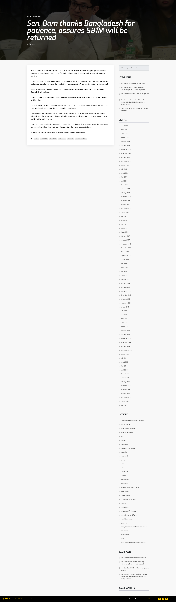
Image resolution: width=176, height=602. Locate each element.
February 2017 (125, 236)
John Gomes (62, 139)
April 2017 (124, 228)
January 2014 (125, 382)
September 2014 (126, 350)
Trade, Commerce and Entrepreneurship (134, 527)
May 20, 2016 (31, 45)
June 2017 (124, 220)
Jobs (122, 464)
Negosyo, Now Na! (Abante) (130, 488)
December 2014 (126, 339)
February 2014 (125, 378)
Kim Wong (70, 139)
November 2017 (126, 201)
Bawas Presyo (125, 425)
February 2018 (125, 189)
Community (124, 444)
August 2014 (125, 354)
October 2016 (125, 252)
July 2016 (124, 264)
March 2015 (125, 327)
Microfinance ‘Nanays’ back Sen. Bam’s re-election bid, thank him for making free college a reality (135, 102)
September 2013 (126, 398)
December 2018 (126, 150)
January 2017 (125, 240)
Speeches (124, 523)
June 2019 (124, 126)
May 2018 (124, 177)
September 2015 (126, 303)
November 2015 (126, 295)
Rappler (123, 503)
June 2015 (124, 315)
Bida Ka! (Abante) (127, 432)
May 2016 (124, 272)
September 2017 (126, 209)
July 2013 (124, 405)
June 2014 (124, 362)
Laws (122, 468)
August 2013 (125, 402)
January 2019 (125, 146)
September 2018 (126, 161)
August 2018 (125, 165)
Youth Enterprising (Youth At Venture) (133, 543)
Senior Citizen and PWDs (129, 515)
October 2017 (125, 205)
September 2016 (126, 256)
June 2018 (124, 173)
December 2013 (126, 386)
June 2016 (124, 268)
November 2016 (126, 248)
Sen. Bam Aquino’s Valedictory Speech (133, 84)
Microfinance (125, 480)
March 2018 (125, 185)
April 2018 (124, 181)
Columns (123, 440)
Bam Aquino (44, 139)
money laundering (81, 139)
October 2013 (125, 394)
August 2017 (125, 213)
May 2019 (124, 130)
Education (124, 452)
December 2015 (126, 291)
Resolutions (125, 507)
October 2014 (125, 346)
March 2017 (125, 232)
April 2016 (124, 276)
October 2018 (125, 158)
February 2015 (125, 331)
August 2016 (125, 260)
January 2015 (125, 335)
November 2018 (126, 154)
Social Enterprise (126, 519)
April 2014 (124, 370)
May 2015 (124, 319)
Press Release (134, 599)
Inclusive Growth (126, 456)
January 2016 (125, 287)
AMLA (36, 139)
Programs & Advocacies (128, 499)
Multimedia (124, 484)
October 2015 (125, 299)
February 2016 (125, 283)
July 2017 (124, 217)
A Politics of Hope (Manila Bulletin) (133, 421)
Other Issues (37, 16)
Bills (122, 436)
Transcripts (124, 531)
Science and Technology (128, 511)
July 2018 (124, 169)
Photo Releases (126, 495)
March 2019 (125, 138)
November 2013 (126, 390)
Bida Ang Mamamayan (128, 429)
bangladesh (53, 139)
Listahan (123, 476)
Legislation (124, 472)
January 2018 (125, 193)
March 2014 (125, 374)
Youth (122, 539)
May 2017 (124, 224)
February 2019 (125, 142)
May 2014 (124, 366)
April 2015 (124, 323)
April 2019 (124, 134)
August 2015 (125, 307)
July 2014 (124, 358)
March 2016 (125, 279)
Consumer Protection (128, 448)
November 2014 (126, 342)
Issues (29, 16)
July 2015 (124, 311)
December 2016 (126, 244)
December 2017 (126, 197)
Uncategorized (125, 535)
